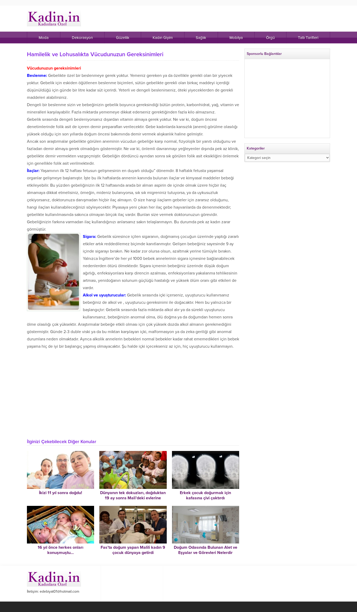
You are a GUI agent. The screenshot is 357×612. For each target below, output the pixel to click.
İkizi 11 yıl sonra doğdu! (60, 492)
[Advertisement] (133, 395)
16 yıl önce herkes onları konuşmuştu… (60, 550)
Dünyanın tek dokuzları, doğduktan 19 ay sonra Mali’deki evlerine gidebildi (133, 498)
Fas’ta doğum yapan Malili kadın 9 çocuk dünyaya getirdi (133, 550)
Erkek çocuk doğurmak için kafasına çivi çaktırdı (205, 495)
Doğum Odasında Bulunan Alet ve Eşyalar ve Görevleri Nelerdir (205, 550)
